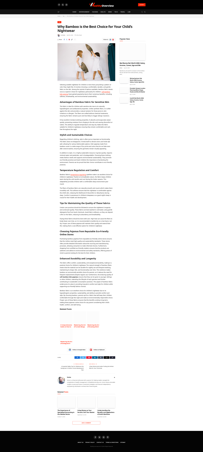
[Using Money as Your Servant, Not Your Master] (86, 402)
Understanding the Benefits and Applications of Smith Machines (105, 412)
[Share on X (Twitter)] (66, 39)
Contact (141, 4)
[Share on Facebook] (64, 39)
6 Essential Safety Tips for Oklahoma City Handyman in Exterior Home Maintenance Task (72, 368)
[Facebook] (52, 88)
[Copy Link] (72, 39)
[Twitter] (52, 92)
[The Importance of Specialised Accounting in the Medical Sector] (66, 402)
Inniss (63, 35)
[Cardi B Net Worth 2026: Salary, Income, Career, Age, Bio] (124, 100)
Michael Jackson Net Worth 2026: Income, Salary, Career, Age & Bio (137, 80)
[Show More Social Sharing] (75, 39)
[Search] (145, 12)
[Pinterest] (52, 100)
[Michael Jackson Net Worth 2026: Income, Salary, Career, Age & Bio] (124, 80)
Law (129, 12)
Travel (122, 12)
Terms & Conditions (112, 442)
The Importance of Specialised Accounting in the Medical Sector (65, 412)
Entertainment (84, 12)
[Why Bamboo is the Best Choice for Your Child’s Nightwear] (86, 62)
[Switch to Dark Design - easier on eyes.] (142, 12)
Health (103, 12)
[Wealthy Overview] (101, 5)
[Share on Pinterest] (69, 39)
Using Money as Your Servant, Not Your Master (86, 411)
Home (74, 12)
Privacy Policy (90, 442)
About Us (80, 442)
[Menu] (58, 11)
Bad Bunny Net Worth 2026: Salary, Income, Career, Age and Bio (132, 64)
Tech (116, 12)
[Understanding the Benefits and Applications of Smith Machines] (106, 402)
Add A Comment (86, 423)
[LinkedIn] (52, 96)
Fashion (95, 12)
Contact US (100, 442)
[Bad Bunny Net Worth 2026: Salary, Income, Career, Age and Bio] (133, 51)
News (110, 12)
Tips (59, 22)
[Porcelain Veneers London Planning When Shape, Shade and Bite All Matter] (124, 90)
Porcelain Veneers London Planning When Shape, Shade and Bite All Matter (137, 90)
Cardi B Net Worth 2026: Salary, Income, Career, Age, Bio (137, 100)
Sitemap (122, 442)
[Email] (52, 105)
